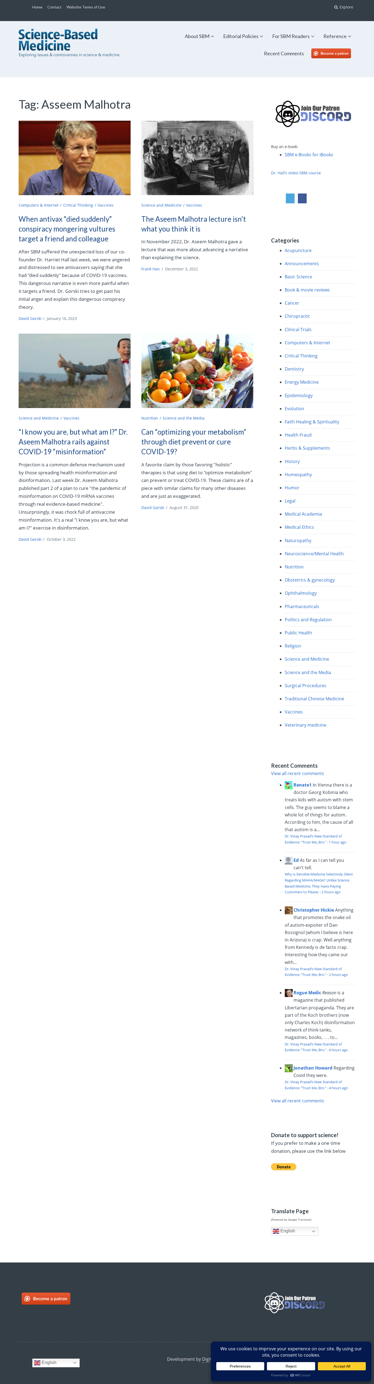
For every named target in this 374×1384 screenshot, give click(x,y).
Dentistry (294, 369)
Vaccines (106, 205)
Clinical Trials (298, 330)
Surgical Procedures (305, 686)
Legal (290, 501)
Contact (54, 7)
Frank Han (150, 268)
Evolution (294, 409)
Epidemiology (299, 395)
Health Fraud (298, 435)
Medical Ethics (299, 527)
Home (37, 7)
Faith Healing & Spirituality (312, 422)
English (287, 1231)
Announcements (302, 264)
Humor (292, 488)
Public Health (298, 633)
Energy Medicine (302, 382)
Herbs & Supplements (307, 448)
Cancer (292, 303)
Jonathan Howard (313, 1068)
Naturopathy (298, 541)
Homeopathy (298, 475)
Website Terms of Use (86, 7)
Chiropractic (297, 316)
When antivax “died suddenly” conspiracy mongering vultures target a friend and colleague (67, 229)
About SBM (197, 36)
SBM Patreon (337, 53)
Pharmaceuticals (302, 606)
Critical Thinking (78, 205)
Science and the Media (184, 418)
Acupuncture (298, 250)
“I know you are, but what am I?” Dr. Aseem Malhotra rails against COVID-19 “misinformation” (73, 441)
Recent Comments (284, 53)
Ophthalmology (301, 593)
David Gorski (30, 318)
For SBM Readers (291, 36)
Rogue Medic (307, 993)
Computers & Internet (39, 205)
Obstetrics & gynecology (310, 580)
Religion (293, 646)
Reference (335, 36)
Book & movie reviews (307, 290)
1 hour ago (337, 842)
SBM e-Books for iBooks (309, 155)
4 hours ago (338, 1049)
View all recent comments (297, 773)
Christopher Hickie (314, 910)
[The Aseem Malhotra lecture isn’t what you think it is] (197, 158)
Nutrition (149, 418)
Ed (296, 860)
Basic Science (298, 277)
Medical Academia (303, 514)
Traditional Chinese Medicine (314, 699)
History (292, 461)
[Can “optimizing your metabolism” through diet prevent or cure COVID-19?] (197, 371)
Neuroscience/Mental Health (314, 554)
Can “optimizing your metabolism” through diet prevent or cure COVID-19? (193, 441)
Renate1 (303, 785)
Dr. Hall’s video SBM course (296, 172)
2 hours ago (331, 891)
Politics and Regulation (308, 620)
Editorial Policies (240, 36)
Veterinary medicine (305, 725)
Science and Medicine (161, 205)
